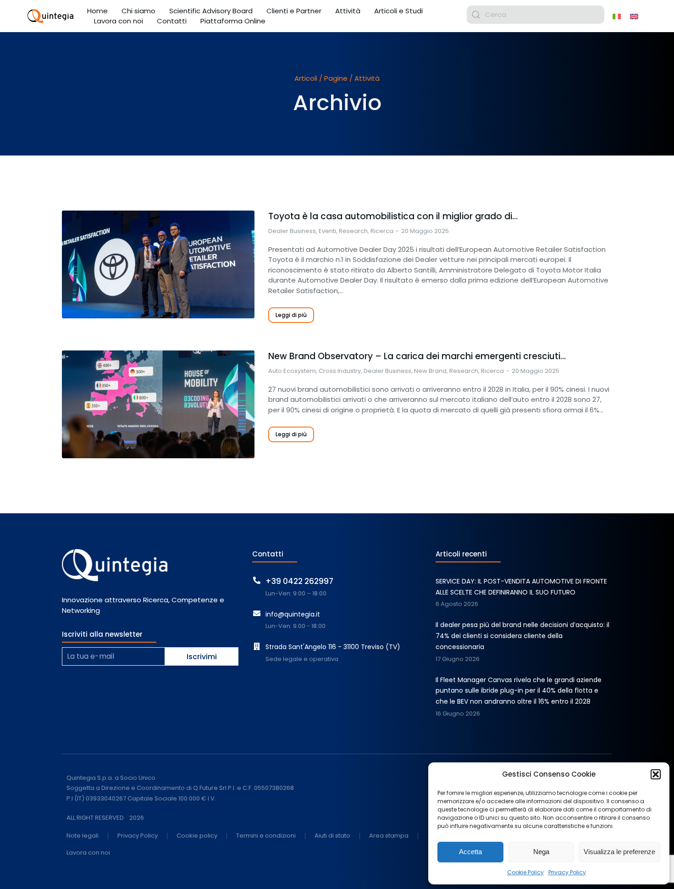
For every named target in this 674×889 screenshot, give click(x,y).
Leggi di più (291, 315)
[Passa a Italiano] (616, 16)
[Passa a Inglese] (634, 16)
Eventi (327, 231)
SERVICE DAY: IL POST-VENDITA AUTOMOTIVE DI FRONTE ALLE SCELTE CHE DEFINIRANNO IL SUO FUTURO (521, 587)
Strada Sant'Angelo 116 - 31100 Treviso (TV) (332, 646)
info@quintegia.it (292, 614)
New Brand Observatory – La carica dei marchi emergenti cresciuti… (417, 356)
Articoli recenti (461, 554)
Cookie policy (197, 836)
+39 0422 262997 (299, 581)
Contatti (267, 554)
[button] (655, 774)
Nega (541, 852)
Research (353, 231)
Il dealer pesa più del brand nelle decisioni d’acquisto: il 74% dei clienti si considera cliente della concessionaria (522, 635)
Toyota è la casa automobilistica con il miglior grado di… (393, 216)
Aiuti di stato (332, 836)
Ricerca (381, 231)
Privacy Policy (567, 872)
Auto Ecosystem (292, 371)
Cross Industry (340, 371)
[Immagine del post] (158, 264)
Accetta (470, 852)
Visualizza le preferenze (619, 852)
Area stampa (389, 836)
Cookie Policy (525, 872)
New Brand (430, 371)
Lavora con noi (88, 853)
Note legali (82, 836)
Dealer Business (292, 231)
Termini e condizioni (266, 836)
